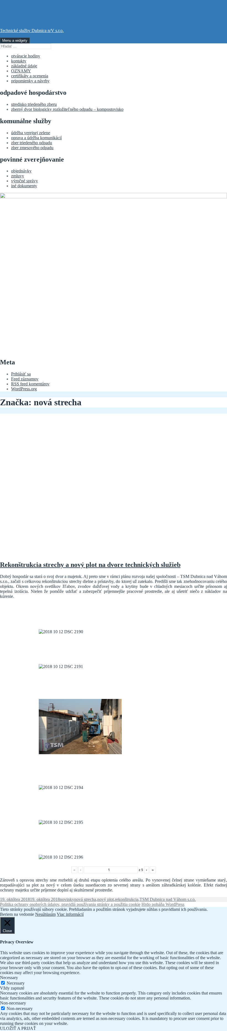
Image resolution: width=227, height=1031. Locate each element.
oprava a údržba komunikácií (36, 137)
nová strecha (85, 899)
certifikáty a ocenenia (29, 75)
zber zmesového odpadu (32, 147)
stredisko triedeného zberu (34, 104)
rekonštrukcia (126, 899)
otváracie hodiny (25, 56)
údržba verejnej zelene (30, 132)
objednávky (21, 171)
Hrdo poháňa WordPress (162, 904)
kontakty (18, 61)
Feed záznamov (24, 379)
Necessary (16, 983)
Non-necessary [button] (13, 1003)
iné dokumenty (24, 185)
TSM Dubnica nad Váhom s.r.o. (168, 899)
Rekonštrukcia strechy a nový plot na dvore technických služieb (90, 564)
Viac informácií (70, 914)
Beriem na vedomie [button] (17, 914)
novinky (67, 899)
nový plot (105, 899)
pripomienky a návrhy (30, 80)
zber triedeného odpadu (31, 142)
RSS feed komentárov (30, 384)
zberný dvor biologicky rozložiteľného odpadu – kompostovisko (67, 109)
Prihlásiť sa (21, 374)
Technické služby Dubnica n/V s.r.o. (32, 30)
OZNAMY (21, 71)
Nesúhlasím (45, 914)
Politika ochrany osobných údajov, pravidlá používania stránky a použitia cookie (70, 904)
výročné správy (24, 180)
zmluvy (17, 175)
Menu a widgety (14, 40)
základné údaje (24, 66)
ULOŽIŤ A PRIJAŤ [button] (18, 1028)
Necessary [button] (9, 977)
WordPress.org (24, 388)
